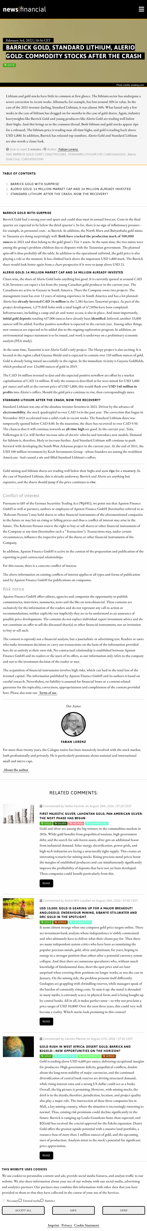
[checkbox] (4, 1200)
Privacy (66, 1225)
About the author (16, 769)
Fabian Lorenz (68, 149)
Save (73, 1210)
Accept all (23, 1210)
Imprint (53, 1225)
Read (46, 883)
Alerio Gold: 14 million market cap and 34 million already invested (71, 189)
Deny (123, 1210)
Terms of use (47, 692)
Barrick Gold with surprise (35, 184)
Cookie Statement (86, 1225)
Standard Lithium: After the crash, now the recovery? (59, 194)
